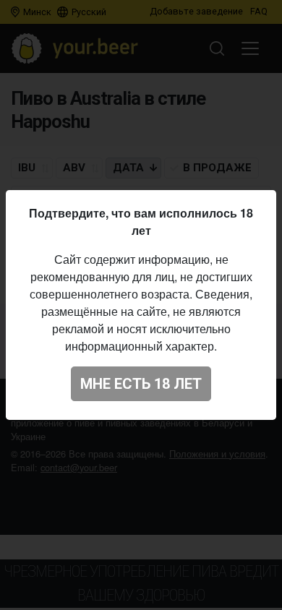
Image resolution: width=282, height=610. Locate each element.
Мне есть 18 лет (141, 383)
